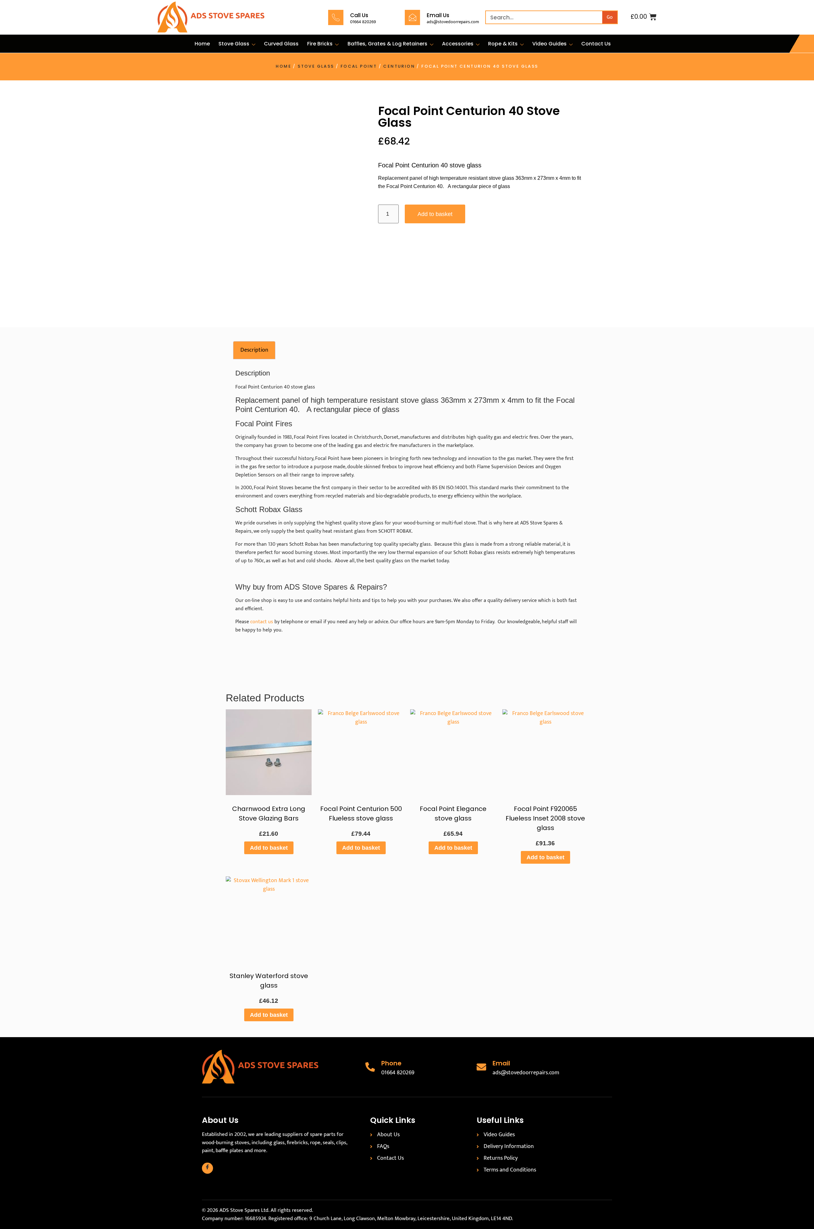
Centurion (399, 66)
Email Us (438, 15)
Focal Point (359, 66)
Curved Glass (281, 43)
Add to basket (434, 214)
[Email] (481, 1067)
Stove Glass (233, 43)
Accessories (457, 43)
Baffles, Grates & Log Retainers (387, 43)
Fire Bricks (320, 43)
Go (610, 17)
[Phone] (370, 1067)
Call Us (359, 15)
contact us (261, 622)
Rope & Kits (503, 43)
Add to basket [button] (269, 848)
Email (501, 1063)
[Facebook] (207, 1168)
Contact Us (596, 43)
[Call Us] (336, 17)
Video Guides (549, 43)
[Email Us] (412, 17)
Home (202, 43)
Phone (391, 1063)
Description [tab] (254, 350)
